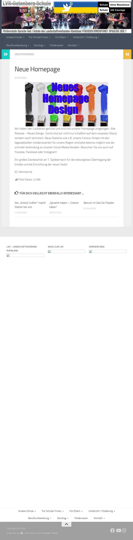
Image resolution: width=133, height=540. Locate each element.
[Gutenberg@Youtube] (118, 530)
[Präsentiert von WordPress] (22, 533)
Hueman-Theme (50, 533)
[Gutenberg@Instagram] (124, 530)
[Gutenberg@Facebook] (112, 530)
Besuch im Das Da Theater (99, 202)
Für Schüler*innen (38, 37)
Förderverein (56, 45)
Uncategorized (24, 54)
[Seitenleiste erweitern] (6, 54)
